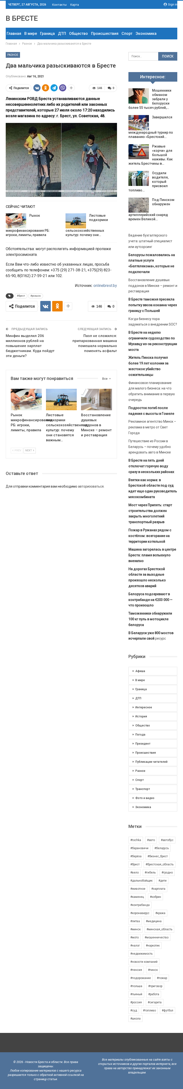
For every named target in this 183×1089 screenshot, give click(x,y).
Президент (142, 743)
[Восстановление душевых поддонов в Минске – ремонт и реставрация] (96, 399)
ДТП (62, 33)
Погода (140, 734)
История (141, 716)
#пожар (162, 978)
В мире (30, 33)
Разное (12, 55)
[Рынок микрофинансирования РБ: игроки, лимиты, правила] (16, 221)
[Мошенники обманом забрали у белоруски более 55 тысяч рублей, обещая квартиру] (138, 96)
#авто (151, 840)
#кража (160, 913)
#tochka (135, 840)
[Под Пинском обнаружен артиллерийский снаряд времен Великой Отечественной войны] (138, 205)
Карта (74, 4)
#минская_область (159, 929)
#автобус (167, 840)
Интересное (143, 707)
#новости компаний (144, 961)
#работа (153, 994)
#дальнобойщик (141, 880)
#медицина (154, 921)
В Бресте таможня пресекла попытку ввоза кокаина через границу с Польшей (152, 305)
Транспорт (142, 789)
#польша (136, 986)
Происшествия (104, 33)
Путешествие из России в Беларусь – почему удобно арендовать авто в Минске (149, 446)
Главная (14, 33)
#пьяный (136, 994)
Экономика (146, 33)
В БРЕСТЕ (22, 18)
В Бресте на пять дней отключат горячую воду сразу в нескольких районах (151, 466)
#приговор (155, 986)
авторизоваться (91, 486)
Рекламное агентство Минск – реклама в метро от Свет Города (152, 427)
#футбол (167, 1010)
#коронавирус (139, 913)
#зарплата (158, 888)
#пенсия (136, 970)
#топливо (149, 1010)
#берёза (136, 856)
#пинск (153, 970)
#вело (134, 872)
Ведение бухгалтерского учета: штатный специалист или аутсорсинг (150, 241)
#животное (137, 888)
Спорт (127, 33)
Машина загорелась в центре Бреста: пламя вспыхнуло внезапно (152, 555)
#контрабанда (140, 905)
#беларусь (161, 848)
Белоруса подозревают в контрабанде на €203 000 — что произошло (150, 599)
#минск (135, 929)
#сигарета (155, 1002)
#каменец (137, 897)
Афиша (140, 671)
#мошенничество (156, 937)
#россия (136, 1002)
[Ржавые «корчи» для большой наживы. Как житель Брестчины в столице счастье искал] (138, 151)
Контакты (59, 4)
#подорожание (140, 978)
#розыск (35, 296)
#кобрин (155, 897)
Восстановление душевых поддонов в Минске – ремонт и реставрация (152, 285)
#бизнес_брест (157, 856)
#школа (135, 1018)
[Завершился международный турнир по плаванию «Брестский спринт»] (138, 122)
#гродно (167, 872)
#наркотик (153, 945)
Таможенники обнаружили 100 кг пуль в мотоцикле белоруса (150, 619)
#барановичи (139, 848)
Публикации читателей (151, 761)
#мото (134, 937)
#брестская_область (159, 864)
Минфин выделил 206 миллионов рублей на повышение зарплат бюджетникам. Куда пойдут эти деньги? (30, 346)
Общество (78, 33)
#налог (135, 945)
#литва (135, 921)
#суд (133, 1010)
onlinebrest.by (105, 285)
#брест (21, 296)
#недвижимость (141, 953)
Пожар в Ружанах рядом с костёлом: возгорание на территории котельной (149, 535)
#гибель (150, 872)
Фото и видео (144, 798)
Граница (47, 33)
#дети (162, 880)
